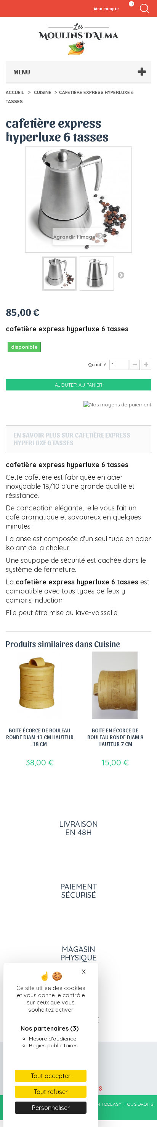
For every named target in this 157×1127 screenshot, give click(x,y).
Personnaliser (51, 1107)
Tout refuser (51, 1092)
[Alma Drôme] (78, 39)
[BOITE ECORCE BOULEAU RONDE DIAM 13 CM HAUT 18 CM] (40, 685)
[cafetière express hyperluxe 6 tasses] (59, 273)
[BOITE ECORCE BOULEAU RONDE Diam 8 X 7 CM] (115, 685)
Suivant (121, 275)
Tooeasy (111, 1104)
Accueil (15, 92)
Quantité (97, 364)
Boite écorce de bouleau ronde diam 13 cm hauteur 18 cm (40, 737)
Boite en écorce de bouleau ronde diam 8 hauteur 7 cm (115, 737)
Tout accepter (50, 1076)
